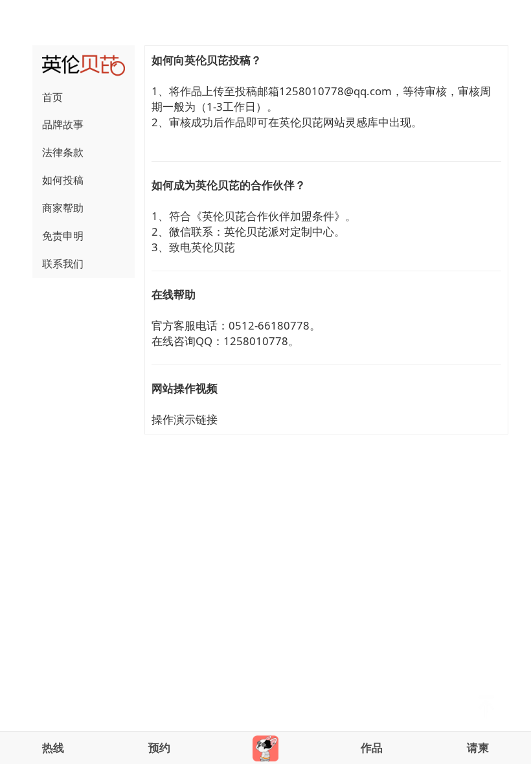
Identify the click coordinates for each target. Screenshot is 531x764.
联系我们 (63, 263)
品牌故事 (63, 124)
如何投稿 (63, 180)
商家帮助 (63, 208)
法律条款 (63, 152)
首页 (52, 97)
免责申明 (63, 236)
